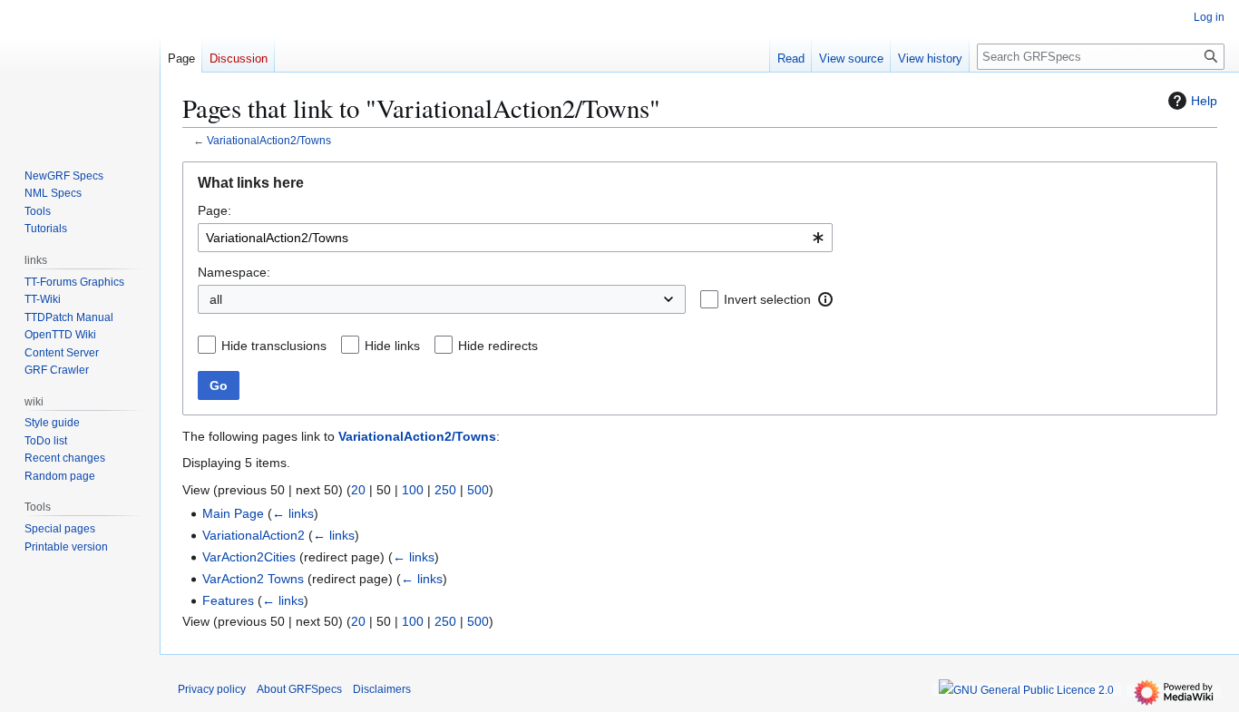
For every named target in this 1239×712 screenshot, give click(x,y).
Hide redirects (498, 345)
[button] (825, 299)
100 (413, 490)
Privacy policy (212, 689)
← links (293, 513)
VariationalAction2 (253, 535)
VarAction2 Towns (253, 578)
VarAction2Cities (249, 557)
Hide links (392, 345)
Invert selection (767, 299)
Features (228, 600)
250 (445, 490)
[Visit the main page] (79, 72)
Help (1204, 100)
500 (478, 490)
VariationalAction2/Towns (269, 140)
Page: (214, 210)
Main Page (233, 513)
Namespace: (234, 272)
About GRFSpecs (299, 689)
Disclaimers (382, 689)
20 (358, 490)
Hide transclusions (274, 345)
